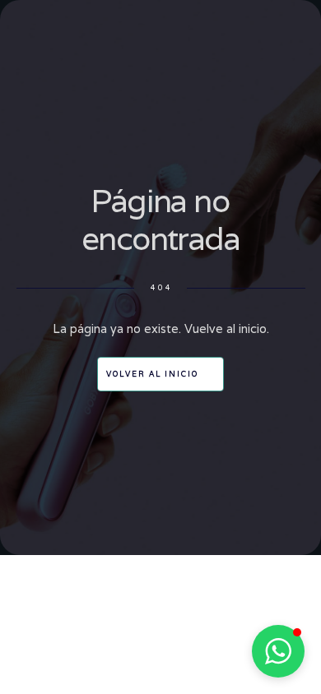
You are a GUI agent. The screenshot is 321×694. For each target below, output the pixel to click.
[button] (278, 651)
